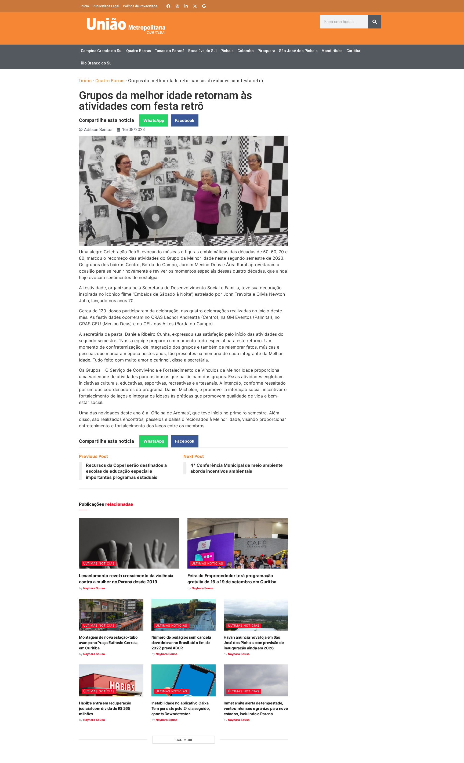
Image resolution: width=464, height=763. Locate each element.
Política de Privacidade (140, 6)
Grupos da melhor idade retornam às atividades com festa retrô (165, 101)
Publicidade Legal (106, 6)
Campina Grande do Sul (101, 51)
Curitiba (353, 51)
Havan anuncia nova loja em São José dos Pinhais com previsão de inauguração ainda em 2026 (254, 642)
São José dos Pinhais (298, 51)
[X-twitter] (195, 6)
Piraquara (266, 51)
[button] (153, 120)
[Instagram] (177, 6)
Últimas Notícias (99, 563)
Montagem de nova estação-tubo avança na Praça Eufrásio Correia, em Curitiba (109, 642)
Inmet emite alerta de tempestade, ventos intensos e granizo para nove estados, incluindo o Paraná (256, 708)
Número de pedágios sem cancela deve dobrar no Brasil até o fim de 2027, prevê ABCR (181, 642)
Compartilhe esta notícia (106, 120)
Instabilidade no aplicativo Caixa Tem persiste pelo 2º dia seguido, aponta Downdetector (180, 708)
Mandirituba (332, 51)
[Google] (204, 6)
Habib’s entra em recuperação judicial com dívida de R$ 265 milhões (105, 708)
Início (85, 6)
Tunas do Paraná (169, 51)
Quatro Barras (138, 51)
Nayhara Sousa (94, 588)
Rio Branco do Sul (97, 63)
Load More (183, 740)
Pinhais (227, 51)
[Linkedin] (186, 6)
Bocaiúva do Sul (202, 51)
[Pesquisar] (374, 21)
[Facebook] (168, 6)
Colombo (245, 51)
